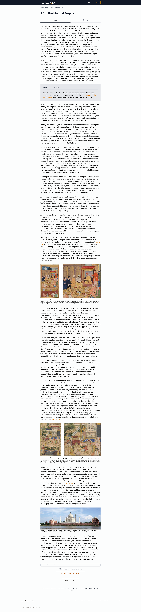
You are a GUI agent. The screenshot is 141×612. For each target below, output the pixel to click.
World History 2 (45, 7)
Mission (58, 600)
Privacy (76, 600)
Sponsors (91, 600)
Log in (90, 2)
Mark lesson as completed (69, 573)
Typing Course (108, 600)
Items (85, 20)
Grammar (98, 600)
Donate (118, 600)
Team (65, 600)
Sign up (97, 2)
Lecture (55, 20)
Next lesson (69, 580)
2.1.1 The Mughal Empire (57, 7)
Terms (83, 600)
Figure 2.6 (69, 483)
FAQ (70, 600)
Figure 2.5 (56, 419)
